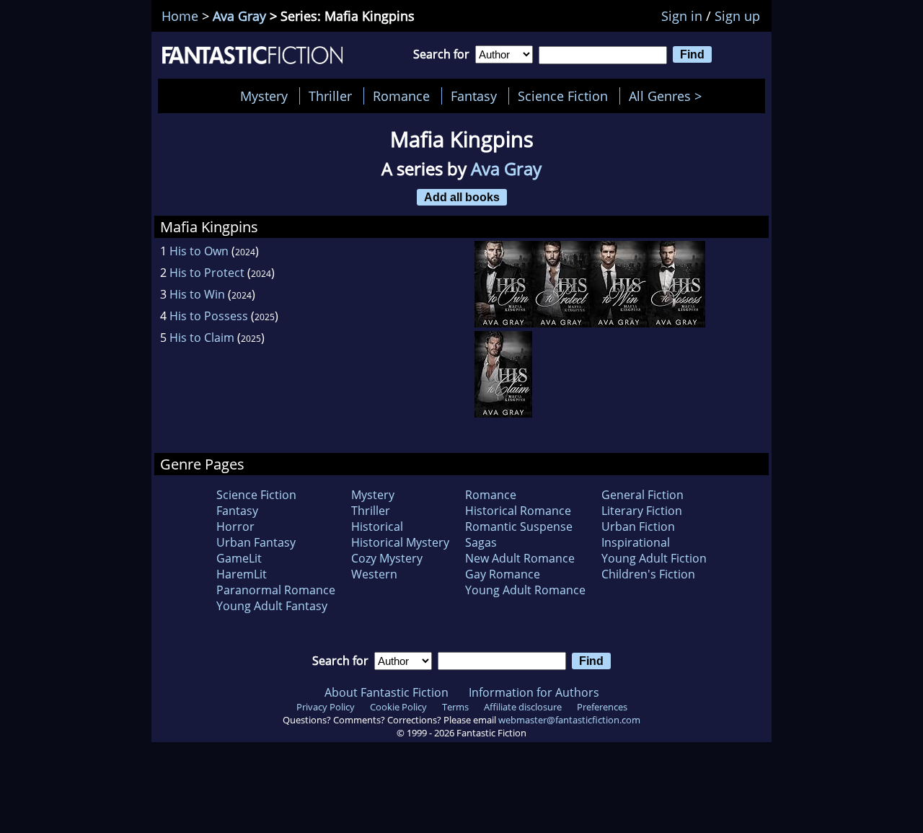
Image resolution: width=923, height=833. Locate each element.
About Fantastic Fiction (386, 692)
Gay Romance (502, 574)
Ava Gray (239, 16)
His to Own (199, 251)
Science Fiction (563, 96)
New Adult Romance (520, 558)
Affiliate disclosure (523, 706)
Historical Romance (518, 511)
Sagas (481, 542)
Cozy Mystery (387, 558)
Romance (401, 96)
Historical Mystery (400, 542)
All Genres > (669, 96)
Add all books (462, 196)
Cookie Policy (398, 706)
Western (374, 574)
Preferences (602, 706)
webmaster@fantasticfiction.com (569, 719)
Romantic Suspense (519, 526)
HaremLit (241, 574)
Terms (455, 706)
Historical (377, 526)
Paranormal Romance (275, 590)
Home (180, 16)
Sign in (681, 16)
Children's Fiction (648, 574)
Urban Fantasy (256, 542)
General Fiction (642, 495)
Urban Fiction (638, 526)
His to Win (197, 294)
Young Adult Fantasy (271, 606)
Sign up (737, 16)
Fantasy (474, 96)
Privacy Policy (325, 706)
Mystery (264, 96)
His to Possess (208, 316)
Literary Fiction (641, 511)
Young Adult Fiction (654, 558)
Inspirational (635, 542)
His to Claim (201, 337)
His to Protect (206, 273)
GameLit (239, 558)
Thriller (330, 96)
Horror (235, 526)
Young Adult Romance (525, 590)
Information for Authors (534, 692)
